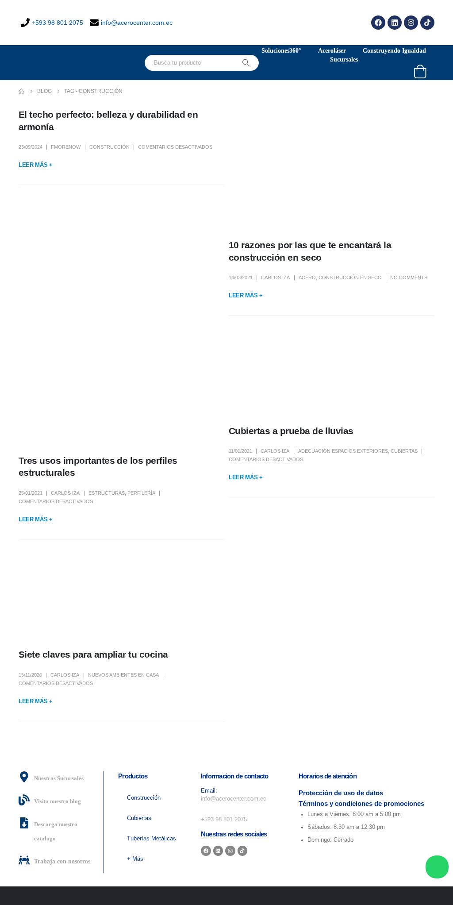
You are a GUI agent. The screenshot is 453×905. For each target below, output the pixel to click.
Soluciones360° (281, 50)
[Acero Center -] (63, 62)
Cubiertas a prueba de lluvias (291, 431)
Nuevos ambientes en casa (123, 675)
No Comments (408, 277)
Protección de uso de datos (341, 793)
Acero (307, 277)
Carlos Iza (275, 277)
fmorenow (66, 147)
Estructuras (106, 493)
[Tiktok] (427, 22)
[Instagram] (411, 22)
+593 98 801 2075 (57, 22)
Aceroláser (332, 50)
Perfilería (141, 493)
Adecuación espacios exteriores (343, 451)
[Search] (246, 62)
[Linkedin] (395, 22)
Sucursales (344, 59)
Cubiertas (404, 451)
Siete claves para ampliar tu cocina (93, 654)
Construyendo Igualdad (394, 50)
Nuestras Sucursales (59, 778)
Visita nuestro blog (57, 801)
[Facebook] (378, 22)
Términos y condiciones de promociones (361, 803)
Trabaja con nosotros (62, 861)
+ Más (135, 859)
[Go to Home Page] (22, 91)
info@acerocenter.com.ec (137, 22)
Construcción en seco (350, 277)
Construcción (109, 147)
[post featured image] (331, 167)
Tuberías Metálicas (151, 839)
